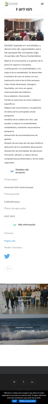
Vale (14, 401)
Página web (9, 241)
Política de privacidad (27, 401)
